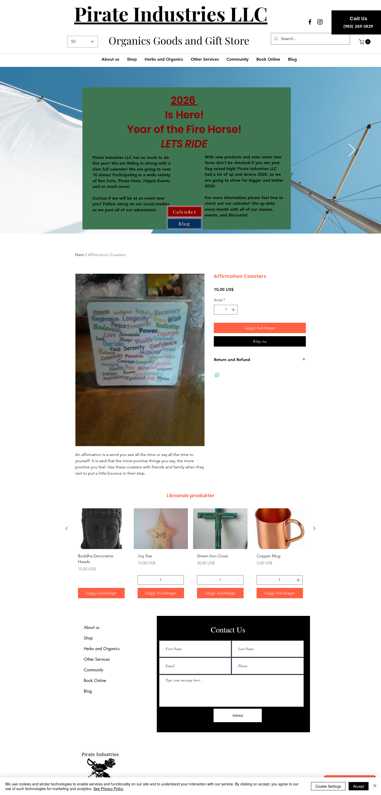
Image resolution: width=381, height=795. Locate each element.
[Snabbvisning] (101, 528)
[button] (365, 41)
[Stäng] (375, 786)
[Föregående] (29, 150)
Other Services (97, 659)
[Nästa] (352, 150)
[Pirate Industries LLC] (309, 21)
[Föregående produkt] (67, 528)
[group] (191, 555)
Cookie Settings (328, 786)
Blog (88, 691)
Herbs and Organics (101, 648)
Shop (88, 638)
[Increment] (233, 309)
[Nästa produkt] (314, 528)
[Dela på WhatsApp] (217, 375)
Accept (358, 786)
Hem (79, 254)
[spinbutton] (225, 309)
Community (93, 670)
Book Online (95, 680)
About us (91, 627)
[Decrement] (218, 309)
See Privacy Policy (108, 788)
